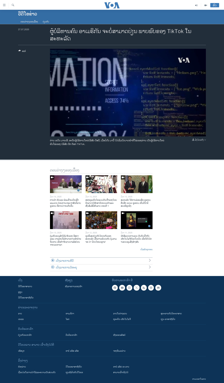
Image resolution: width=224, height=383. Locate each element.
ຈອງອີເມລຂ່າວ (119, 351)
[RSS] (144, 288)
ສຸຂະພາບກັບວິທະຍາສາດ (171, 313)
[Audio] (196, 5)
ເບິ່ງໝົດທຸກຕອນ (146, 249)
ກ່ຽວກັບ (46, 21)
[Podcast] (151, 288)
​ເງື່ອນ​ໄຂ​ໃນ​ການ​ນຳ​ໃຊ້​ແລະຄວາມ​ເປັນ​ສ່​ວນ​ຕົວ (37, 372)
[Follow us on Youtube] (122, 288)
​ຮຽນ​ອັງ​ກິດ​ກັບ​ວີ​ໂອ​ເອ (74, 372)
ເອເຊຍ (21, 319)
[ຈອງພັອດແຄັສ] (158, 288)
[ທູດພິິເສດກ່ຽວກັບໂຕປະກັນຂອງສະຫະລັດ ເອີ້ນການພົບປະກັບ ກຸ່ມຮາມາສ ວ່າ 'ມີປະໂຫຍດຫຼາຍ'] (101, 220)
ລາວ (20, 313)
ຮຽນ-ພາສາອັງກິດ (168, 319)
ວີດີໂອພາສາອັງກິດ (26, 297)
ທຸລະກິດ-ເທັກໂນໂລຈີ (122, 319)
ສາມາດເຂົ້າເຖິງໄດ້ (120, 372)
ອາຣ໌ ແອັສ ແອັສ (72, 351)
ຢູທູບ (20, 292)
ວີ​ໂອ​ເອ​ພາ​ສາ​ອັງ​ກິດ (74, 366)
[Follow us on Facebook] (115, 288)
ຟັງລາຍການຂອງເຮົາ (73, 286)
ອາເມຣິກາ (70, 313)
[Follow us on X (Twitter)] (136, 288)
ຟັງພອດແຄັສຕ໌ (119, 335)
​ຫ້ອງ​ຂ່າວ (22, 366)
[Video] (205, 5)
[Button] (22, 51)
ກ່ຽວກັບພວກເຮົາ (25, 335)
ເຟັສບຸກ (21, 351)
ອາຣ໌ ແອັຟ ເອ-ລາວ (121, 366)
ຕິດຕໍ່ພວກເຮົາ (71, 335)
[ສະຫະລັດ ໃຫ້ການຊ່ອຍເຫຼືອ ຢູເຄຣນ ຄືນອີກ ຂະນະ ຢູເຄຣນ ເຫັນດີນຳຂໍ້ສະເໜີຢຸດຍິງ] (137, 184)
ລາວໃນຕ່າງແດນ (120, 313)
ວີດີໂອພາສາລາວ (25, 286)
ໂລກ (67, 319)
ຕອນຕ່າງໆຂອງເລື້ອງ (29, 21)
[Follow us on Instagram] (129, 288)
